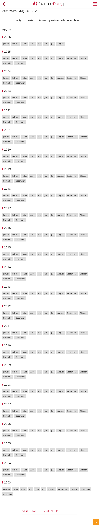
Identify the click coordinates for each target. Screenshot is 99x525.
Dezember (20, 63)
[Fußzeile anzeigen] (96, 522)
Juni (46, 43)
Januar (6, 43)
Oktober (83, 58)
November (7, 63)
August (60, 43)
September (71, 58)
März (25, 43)
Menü (95, 4)
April (32, 43)
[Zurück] (4, 4)
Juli (52, 43)
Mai (39, 43)
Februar (15, 43)
